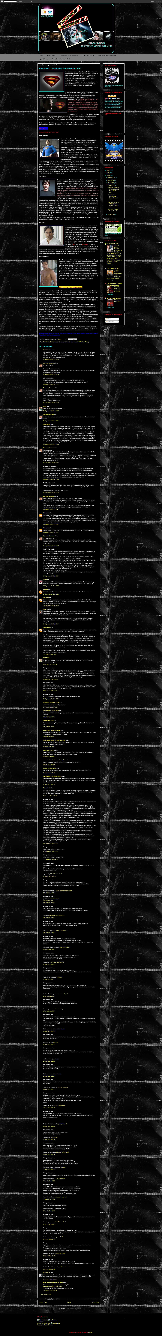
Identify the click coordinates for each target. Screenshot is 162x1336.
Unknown (46, 513)
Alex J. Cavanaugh (113, 268)
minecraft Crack (60, 1253)
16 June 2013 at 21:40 (49, 1269)
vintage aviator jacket (49, 768)
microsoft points (64, 994)
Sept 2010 (111, 185)
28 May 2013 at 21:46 (49, 1154)
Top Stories (41, 1321)
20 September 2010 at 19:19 (51, 624)
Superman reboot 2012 (75, 342)
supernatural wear (48, 750)
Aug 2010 (111, 214)
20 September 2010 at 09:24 (51, 594)
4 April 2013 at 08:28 (48, 903)
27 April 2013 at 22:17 (49, 979)
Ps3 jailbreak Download (67, 1267)
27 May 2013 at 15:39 (49, 1139)
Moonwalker (46, 424)
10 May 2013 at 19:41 (49, 1031)
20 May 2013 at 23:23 (49, 1108)
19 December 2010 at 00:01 (50, 679)
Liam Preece (46, 349)
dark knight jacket (48, 720)
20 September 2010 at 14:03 (51, 605)
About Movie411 (51, 56)
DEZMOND (46, 658)
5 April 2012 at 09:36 (48, 736)
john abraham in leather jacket (52, 776)
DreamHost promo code (43, 1323)
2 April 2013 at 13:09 (48, 893)
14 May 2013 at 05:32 (49, 1044)
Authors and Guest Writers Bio (69, 56)
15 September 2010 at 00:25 (51, 479)
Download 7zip (59, 1009)
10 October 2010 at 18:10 (50, 664)
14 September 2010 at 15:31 (51, 384)
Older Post (95, 1302)
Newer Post (43, 1302)
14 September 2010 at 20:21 (51, 421)
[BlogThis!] (70, 339)
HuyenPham (46, 1272)
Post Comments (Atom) (72, 1308)
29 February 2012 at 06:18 (50, 707)
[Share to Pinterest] (76, 339)
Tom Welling (85, 342)
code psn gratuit (60, 1178)
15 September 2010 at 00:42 (51, 509)
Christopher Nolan (57, 342)
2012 (108, 170)
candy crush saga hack (60, 1197)
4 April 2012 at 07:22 (48, 727)
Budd (44, 406)
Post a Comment (46, 1294)
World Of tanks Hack (60, 1222)
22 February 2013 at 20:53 (50, 851)
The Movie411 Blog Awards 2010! (107, 56)
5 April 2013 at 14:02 (48, 918)
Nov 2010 (111, 180)
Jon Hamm (65, 342)
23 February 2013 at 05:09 (50, 859)
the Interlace (54, 1137)
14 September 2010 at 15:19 (51, 374)
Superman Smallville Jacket (51, 702)
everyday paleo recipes (57, 962)
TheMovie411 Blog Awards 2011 (61, 59)
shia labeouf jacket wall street (51, 730)
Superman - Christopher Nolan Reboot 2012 (60, 68)
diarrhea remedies (64, 947)
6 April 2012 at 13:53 (48, 746)
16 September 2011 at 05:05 (50, 699)
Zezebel (45, 589)
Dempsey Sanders (48, 363)
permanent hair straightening (56, 915)
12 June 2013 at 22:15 (49, 1239)
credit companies (54, 898)
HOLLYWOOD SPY (112, 244)
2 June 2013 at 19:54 (49, 1181)
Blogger (90, 1332)
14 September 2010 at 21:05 (51, 444)
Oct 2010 (111, 183)
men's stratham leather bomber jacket (54, 760)
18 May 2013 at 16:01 (49, 1089)
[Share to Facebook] (74, 339)
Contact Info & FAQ (88, 56)
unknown (58, 1074)
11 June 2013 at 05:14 (49, 1224)
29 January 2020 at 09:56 (50, 1290)
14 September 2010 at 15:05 (51, 359)
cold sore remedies (60, 1105)
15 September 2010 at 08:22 (51, 545)
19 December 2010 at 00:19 (50, 690)
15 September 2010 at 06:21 (51, 532)
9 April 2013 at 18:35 (48, 949)
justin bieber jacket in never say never (54, 740)
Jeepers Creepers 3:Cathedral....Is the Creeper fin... (113, 190)
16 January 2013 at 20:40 (50, 796)
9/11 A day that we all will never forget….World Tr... (113, 204)
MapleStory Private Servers (44, 1325)
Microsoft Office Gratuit (62, 1152)
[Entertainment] (55, 1323)
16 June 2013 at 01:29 (49, 1256)
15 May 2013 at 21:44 (49, 1076)
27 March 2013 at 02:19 (49, 876)
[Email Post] (65, 339)
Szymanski (46, 788)
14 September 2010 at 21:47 (51, 462)
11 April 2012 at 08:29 (49, 772)
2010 (108, 175)
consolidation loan (48, 900)
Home (41, 56)
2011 (108, 173)
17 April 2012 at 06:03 (49, 784)
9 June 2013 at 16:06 (49, 1211)
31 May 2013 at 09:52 (49, 1169)
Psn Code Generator (62, 1087)
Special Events (44, 59)
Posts (109, 318)
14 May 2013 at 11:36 (49, 1061)
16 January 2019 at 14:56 (50, 1279)
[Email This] (69, 339)
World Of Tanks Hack (56, 874)
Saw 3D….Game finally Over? (113, 210)
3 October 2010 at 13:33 (49, 654)
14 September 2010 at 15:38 (51, 402)
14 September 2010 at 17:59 (51, 411)
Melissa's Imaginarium (114, 298)
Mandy (45, 609)
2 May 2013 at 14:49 (48, 1011)
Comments (110, 321)
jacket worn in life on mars (51, 710)
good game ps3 (62, 1124)
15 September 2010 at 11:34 (50, 576)
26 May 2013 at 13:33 (49, 1126)
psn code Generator (61, 1237)
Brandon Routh (47, 342)
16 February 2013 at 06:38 (50, 843)
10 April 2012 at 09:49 (49, 764)
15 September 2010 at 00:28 (51, 492)
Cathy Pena (46, 627)
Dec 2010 (111, 177)
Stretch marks (60, 1029)
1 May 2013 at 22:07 (48, 996)
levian (45, 579)
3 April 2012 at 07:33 (48, 717)
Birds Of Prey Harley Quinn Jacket (53, 1282)
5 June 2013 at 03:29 (49, 1199)
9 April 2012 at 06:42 (48, 756)
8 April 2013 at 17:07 (48, 933)
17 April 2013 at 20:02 (49, 964)
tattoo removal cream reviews (64, 890)
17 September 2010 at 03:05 (51, 586)
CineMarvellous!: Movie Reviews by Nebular (114, 284)
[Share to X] (72, 339)
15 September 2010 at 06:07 (51, 524)
